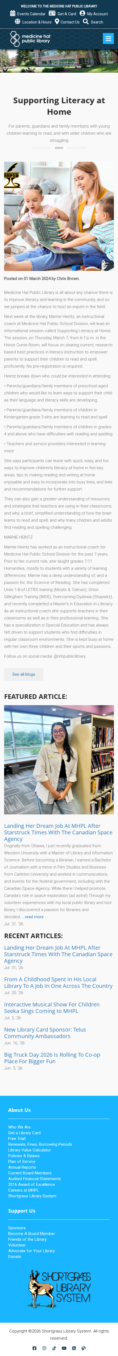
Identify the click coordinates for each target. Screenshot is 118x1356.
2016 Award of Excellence (31, 1184)
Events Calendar (31, 14)
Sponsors (17, 1227)
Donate (14, 1256)
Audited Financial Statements (34, 1178)
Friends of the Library (27, 1239)
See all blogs (23, 674)
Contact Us (70, 22)
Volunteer (17, 1245)
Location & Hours (37, 22)
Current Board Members (30, 1173)
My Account (97, 14)
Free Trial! (17, 1138)
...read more (33, 916)
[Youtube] (64, 1348)
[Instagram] (44, 1348)
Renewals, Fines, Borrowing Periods (40, 1144)
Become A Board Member (31, 1233)
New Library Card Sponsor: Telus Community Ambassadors (45, 1033)
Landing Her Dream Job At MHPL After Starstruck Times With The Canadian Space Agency (58, 832)
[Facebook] (34, 1348)
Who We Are (19, 1127)
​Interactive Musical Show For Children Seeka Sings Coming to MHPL (52, 1008)
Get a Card (66, 14)
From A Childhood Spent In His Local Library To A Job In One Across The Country (58, 982)
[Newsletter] (74, 1348)
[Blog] (84, 1348)
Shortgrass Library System (32, 1195)
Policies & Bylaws (24, 1155)
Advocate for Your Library (31, 1250)
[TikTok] (54, 1348)
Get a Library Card (24, 1132)
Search (96, 22)
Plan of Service (21, 1161)
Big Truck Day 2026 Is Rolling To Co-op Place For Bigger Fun (52, 1058)
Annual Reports (22, 1167)
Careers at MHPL (23, 1190)
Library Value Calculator (29, 1150)
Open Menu (108, 38)
